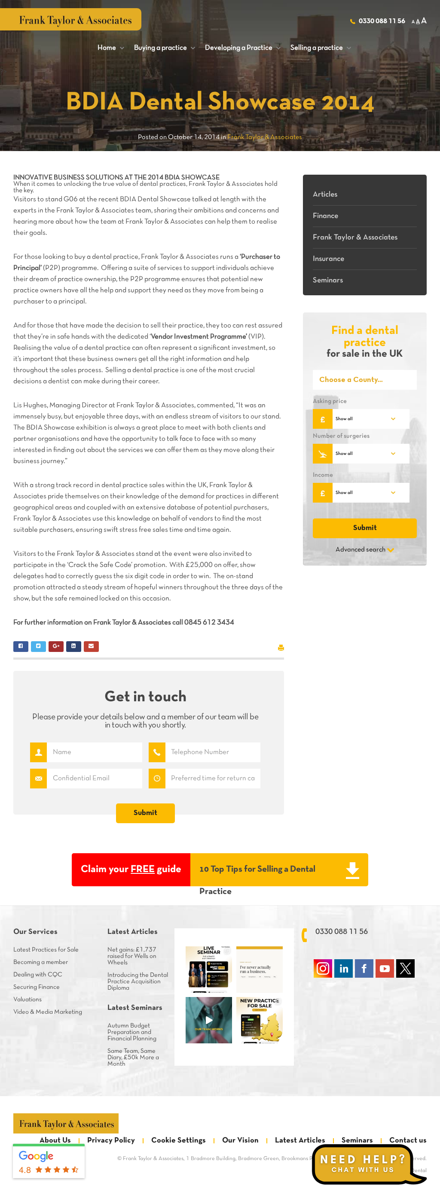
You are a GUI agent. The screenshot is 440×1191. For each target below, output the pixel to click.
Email (38, 778)
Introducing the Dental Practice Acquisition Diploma (137, 981)
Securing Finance (36, 987)
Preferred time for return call (157, 778)
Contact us (408, 1140)
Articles (325, 194)
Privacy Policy (111, 1140)
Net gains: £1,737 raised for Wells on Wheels (131, 956)
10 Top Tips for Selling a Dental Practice (257, 875)
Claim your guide (131, 869)
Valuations (27, 1000)
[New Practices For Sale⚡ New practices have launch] (259, 1020)
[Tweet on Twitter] (38, 646)
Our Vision (240, 1140)
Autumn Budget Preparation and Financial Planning (131, 1032)
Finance (325, 216)
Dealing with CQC (37, 975)
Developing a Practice (243, 48)
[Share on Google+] (56, 646)
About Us (55, 1140)
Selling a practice (320, 48)
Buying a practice (164, 48)
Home (111, 48)
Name (38, 752)
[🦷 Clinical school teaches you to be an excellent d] (259, 969)
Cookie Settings (178, 1140)
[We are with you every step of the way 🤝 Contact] (209, 1020)
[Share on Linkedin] (73, 646)
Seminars (328, 280)
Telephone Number (157, 752)
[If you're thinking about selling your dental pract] (209, 969)
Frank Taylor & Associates (355, 237)
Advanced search (360, 550)
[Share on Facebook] (20, 646)
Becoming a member (40, 962)
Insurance (328, 259)
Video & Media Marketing (47, 1012)
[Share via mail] (91, 646)
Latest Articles (300, 1140)
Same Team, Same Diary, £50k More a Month (133, 1057)
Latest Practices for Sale (46, 950)
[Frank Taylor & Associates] (66, 1123)
